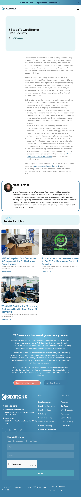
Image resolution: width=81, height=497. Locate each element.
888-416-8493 (28, 3)
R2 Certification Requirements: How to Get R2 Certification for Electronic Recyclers (60, 261)
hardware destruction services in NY (46, 166)
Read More (6, 272)
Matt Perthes (17, 38)
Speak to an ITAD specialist (47, 3)
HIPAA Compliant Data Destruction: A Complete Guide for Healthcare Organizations (19, 261)
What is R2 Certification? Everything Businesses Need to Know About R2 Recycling (19, 309)
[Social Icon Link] (4, 430)
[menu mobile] (78, 8)
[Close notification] (78, 2)
